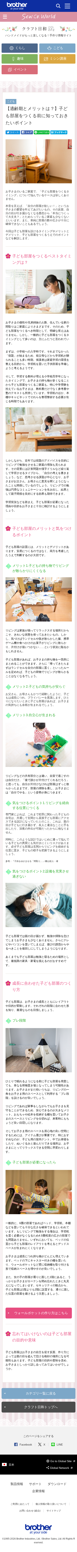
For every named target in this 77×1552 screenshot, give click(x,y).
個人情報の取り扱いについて (51, 1504)
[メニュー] (67, 6)
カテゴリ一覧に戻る (41, 1393)
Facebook (26, 1444)
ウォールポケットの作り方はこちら (41, 1313)
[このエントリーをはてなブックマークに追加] (58, 132)
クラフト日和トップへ (41, 1407)
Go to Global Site (61, 1461)
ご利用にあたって (19, 1504)
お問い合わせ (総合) (29, 1510)
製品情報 (16, 1484)
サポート (35, 1484)
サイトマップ (54, 1510)
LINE (60, 1444)
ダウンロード (57, 1484)
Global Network (60, 1467)
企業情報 (38, 1491)
